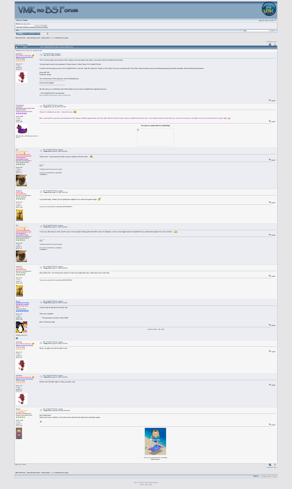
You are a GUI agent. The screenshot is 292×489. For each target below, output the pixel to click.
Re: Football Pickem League (53, 105)
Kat (17, 150)
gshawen (19, 54)
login (22, 24)
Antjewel (19, 191)
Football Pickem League (51, 54)
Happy (18, 409)
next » (275, 41)
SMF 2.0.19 (137, 482)
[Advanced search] (244, 30)
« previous (269, 41)
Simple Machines (153, 482)
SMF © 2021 (144, 482)
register (28, 24)
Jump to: (256, 476)
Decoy (18, 301)
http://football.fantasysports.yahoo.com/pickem (55, 95)
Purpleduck (20, 105)
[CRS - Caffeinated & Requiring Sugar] (17, 338)
